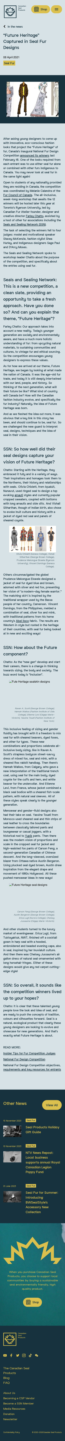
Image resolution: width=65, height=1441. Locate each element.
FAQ (6, 1383)
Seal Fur (9, 63)
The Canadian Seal (16, 1368)
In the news (15, 26)
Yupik (28, 835)
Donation (9, 1413)
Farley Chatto (34, 216)
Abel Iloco (22, 621)
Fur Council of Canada (17, 195)
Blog (6, 1378)
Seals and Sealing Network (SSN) (24, 224)
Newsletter (10, 1419)
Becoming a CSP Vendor (19, 1398)
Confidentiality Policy (11, 1432)
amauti (19, 495)
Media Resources (14, 1408)
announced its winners (34, 155)
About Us (9, 1392)
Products (9, 1373)
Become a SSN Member (18, 1403)
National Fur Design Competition (24, 1059)
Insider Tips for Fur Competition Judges (29, 1053)
